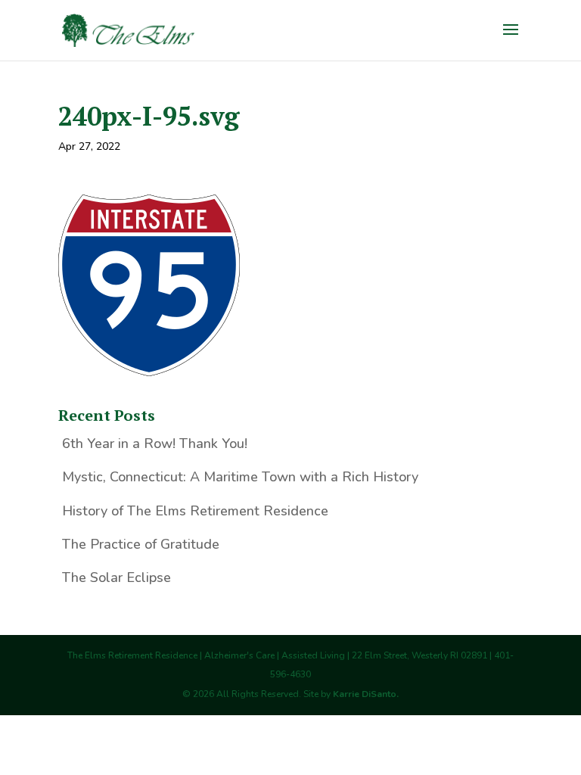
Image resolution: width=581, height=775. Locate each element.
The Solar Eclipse (116, 577)
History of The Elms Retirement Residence (195, 511)
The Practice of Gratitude (140, 544)
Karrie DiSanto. (366, 694)
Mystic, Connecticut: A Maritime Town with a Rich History (240, 477)
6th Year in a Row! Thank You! (154, 443)
